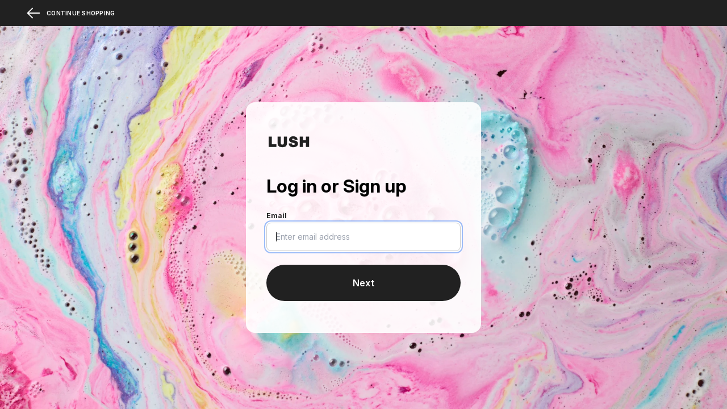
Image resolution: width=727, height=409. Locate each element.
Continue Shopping (81, 13)
